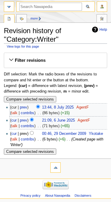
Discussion (22, 19)
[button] (55, 60)
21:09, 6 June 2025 (58, 120)
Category (9, 19)
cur (14, 120)
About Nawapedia (57, 195)
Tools (102, 19)
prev (23, 107)
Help (103, 30)
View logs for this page (23, 46)
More (34, 18)
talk (14, 113)
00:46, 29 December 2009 (64, 134)
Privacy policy (30, 195)
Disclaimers (83, 195)
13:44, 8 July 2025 (58, 107)
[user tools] (102, 6)
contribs (27, 113)
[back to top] (55, 167)
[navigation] (9, 6)
